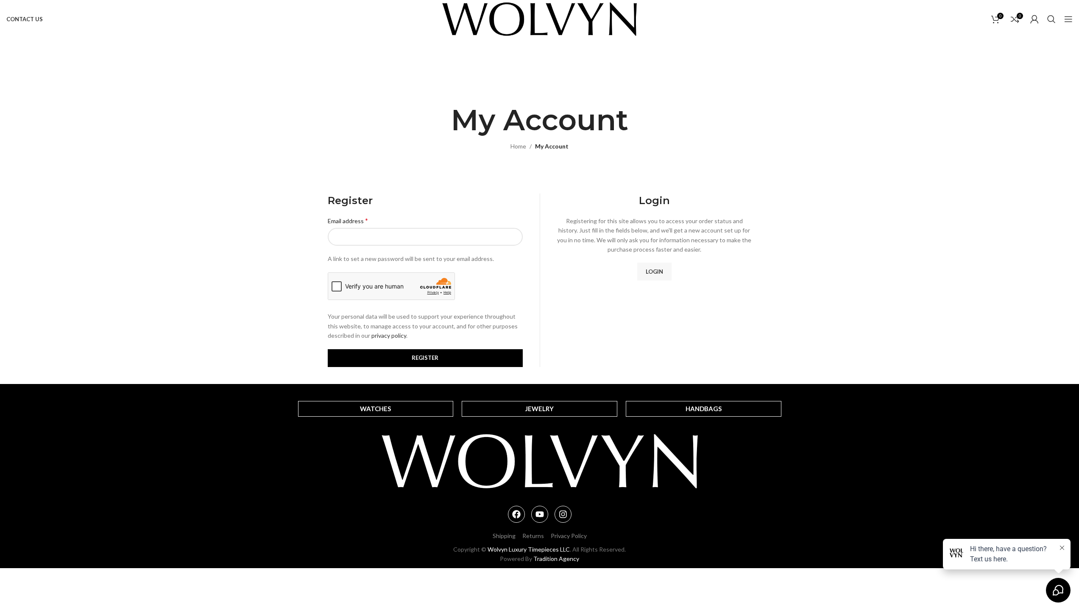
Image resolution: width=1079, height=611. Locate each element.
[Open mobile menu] (1068, 19)
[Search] (1051, 19)
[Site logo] (539, 18)
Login (654, 271)
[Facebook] (516, 514)
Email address (348, 220)
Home (518, 146)
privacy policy (388, 335)
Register (425, 357)
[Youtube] (539, 514)
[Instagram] (563, 514)
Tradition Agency (556, 558)
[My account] (1034, 19)
